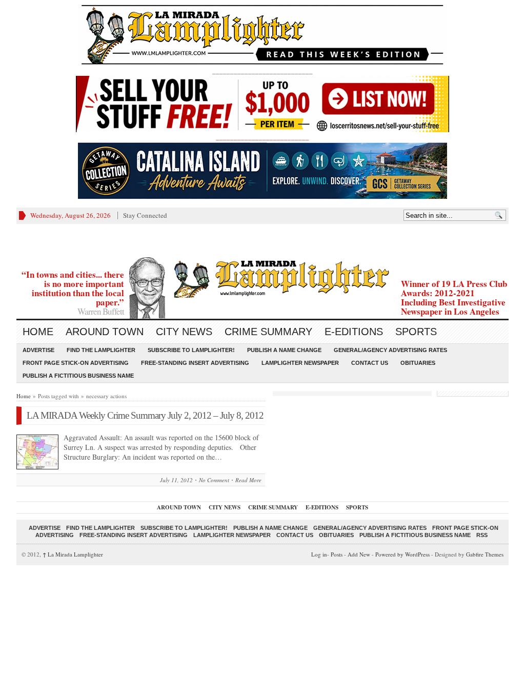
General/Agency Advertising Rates (390, 350)
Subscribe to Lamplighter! (191, 350)
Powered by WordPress (402, 554)
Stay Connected (145, 215)
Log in (319, 554)
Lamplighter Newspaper (300, 363)
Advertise (38, 350)
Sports (416, 331)
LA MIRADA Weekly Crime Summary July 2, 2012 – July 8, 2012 (145, 415)
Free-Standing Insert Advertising (195, 363)
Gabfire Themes (484, 554)
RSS (482, 535)
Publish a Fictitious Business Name (78, 376)
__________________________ (262, 136)
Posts (336, 554)
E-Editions (354, 331)
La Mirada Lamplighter (73, 554)
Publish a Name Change (284, 350)
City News (184, 331)
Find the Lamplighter (101, 350)
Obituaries (417, 363)
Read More (248, 480)
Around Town (105, 331)
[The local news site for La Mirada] (262, 277)
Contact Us (369, 363)
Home (38, 331)
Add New (359, 554)
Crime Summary (268, 331)
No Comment (214, 480)
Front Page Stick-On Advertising (76, 363)
